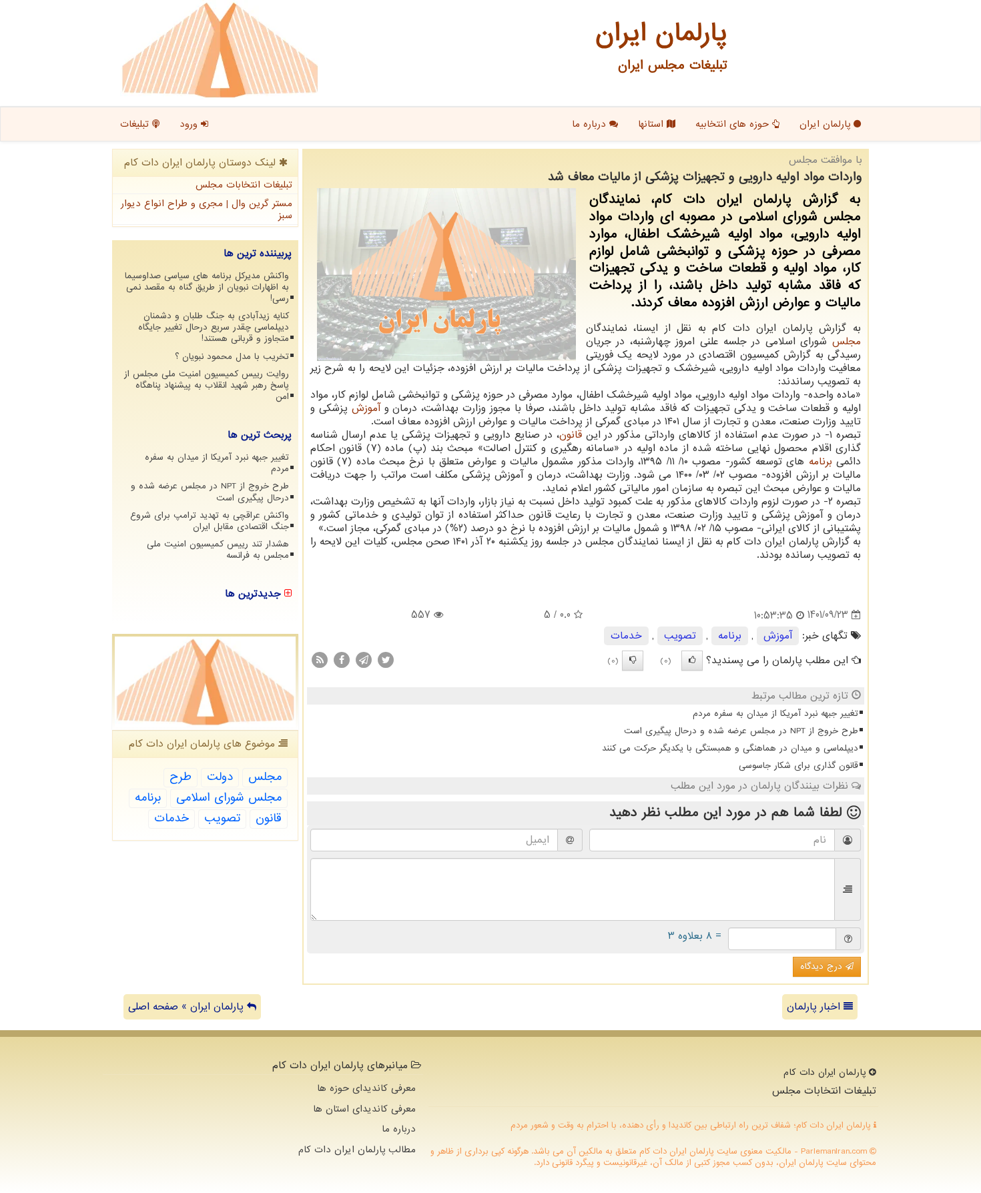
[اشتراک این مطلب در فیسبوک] (341, 659)
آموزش (366, 408)
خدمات (626, 636)
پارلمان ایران (826, 124)
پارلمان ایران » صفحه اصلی (187, 1007)
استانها (652, 124)
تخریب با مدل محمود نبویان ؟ (232, 356)
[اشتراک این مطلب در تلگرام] (363, 659)
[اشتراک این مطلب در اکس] (385, 659)
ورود (190, 124)
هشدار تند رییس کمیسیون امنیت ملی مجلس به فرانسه (218, 550)
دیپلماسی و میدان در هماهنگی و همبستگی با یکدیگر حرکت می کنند (730, 748)
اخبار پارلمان (815, 1007)
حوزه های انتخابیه (733, 124)
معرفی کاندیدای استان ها (364, 1109)
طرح (181, 777)
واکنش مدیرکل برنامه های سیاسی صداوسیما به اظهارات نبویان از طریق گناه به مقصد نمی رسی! (207, 287)
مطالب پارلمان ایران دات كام (357, 1149)
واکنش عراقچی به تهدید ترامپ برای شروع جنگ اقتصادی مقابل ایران (209, 521)
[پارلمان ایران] (220, 50)
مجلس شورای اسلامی (229, 798)
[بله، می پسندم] (692, 661)
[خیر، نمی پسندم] (632, 661)
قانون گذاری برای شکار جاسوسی (798, 765)
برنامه (820, 462)
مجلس (846, 342)
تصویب (680, 636)
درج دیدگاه (823, 966)
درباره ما (590, 124)
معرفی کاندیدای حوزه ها (366, 1088)
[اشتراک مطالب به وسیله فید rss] (319, 659)
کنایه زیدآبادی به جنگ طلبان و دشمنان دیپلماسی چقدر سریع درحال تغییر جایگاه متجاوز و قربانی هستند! (213, 327)
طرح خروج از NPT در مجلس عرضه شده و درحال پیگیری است (741, 731)
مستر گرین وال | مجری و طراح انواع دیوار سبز (206, 210)
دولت (220, 777)
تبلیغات (136, 124)
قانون (570, 435)
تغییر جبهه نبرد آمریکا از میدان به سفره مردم (775, 713)
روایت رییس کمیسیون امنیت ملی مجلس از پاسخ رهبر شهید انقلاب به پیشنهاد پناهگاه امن (206, 385)
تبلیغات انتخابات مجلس (244, 184)
